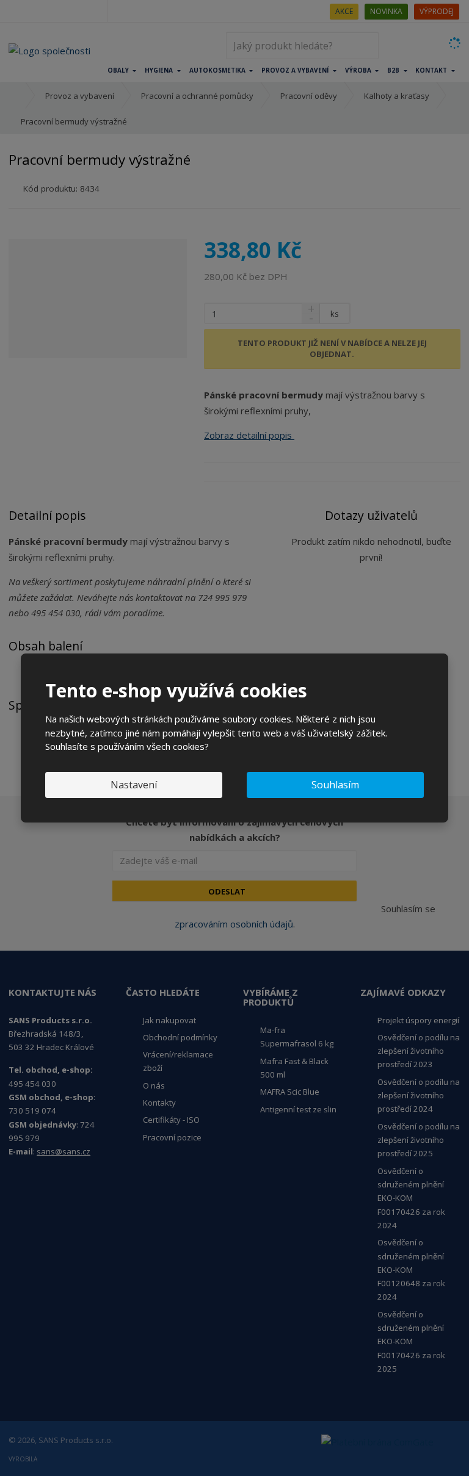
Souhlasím (335, 784)
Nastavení (134, 784)
